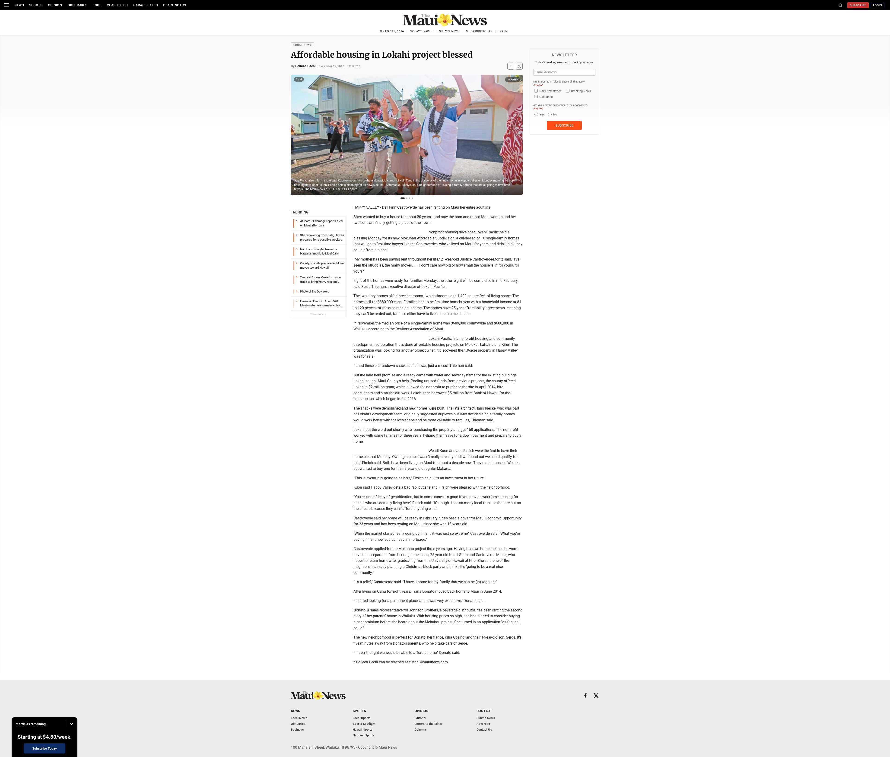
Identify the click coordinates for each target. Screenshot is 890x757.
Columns (421, 729)
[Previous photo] (297, 135)
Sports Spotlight (364, 723)
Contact (484, 711)
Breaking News (581, 91)
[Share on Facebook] (511, 66)
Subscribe (858, 5)
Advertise (483, 723)
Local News (302, 45)
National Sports (364, 735)
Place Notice (175, 5)
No (555, 114)
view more (317, 314)
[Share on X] (519, 66)
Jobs (97, 5)
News (19, 5)
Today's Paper (421, 31)
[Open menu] (7, 5)
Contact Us (484, 729)
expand (513, 79)
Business (297, 729)
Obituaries (77, 5)
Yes (542, 114)
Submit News (449, 31)
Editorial (420, 718)
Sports (35, 5)
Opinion (55, 5)
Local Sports (362, 718)
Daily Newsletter (550, 91)
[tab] (402, 198)
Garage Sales (145, 5)
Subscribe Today (479, 31)
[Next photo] (516, 135)
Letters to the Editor (428, 723)
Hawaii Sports (362, 729)
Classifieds (117, 5)
